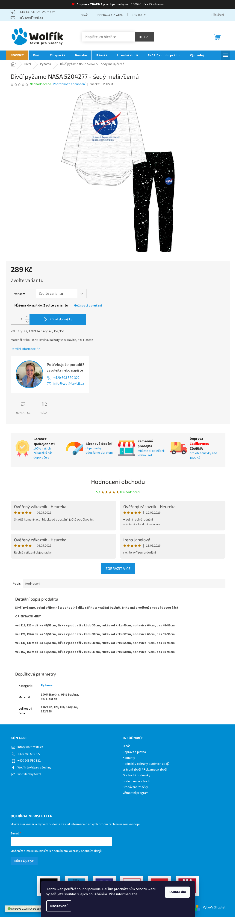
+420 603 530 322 (66, 377)
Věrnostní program (135, 793)
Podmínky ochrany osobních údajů (146, 764)
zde (134, 894)
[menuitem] (17, 55)
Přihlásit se (24, 861)
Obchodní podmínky (136, 775)
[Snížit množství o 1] (27, 322)
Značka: (101, 84)
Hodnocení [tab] (32, 583)
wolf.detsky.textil (29, 774)
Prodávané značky (135, 787)
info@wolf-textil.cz (68, 383)
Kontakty (139, 15)
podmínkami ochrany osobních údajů (77, 851)
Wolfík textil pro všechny (34, 767)
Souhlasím (177, 892)
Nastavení (58, 905)
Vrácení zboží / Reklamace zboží (145, 770)
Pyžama (47, 685)
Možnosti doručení (88, 306)
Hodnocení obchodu (118, 481)
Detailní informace (23, 349)
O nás (84, 15)
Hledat (144, 37)
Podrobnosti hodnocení (69, 84)
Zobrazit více (118, 568)
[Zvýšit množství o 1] (27, 316)
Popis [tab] (17, 583)
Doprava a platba (110, 15)
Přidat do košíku (61, 319)
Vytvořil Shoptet (214, 907)
